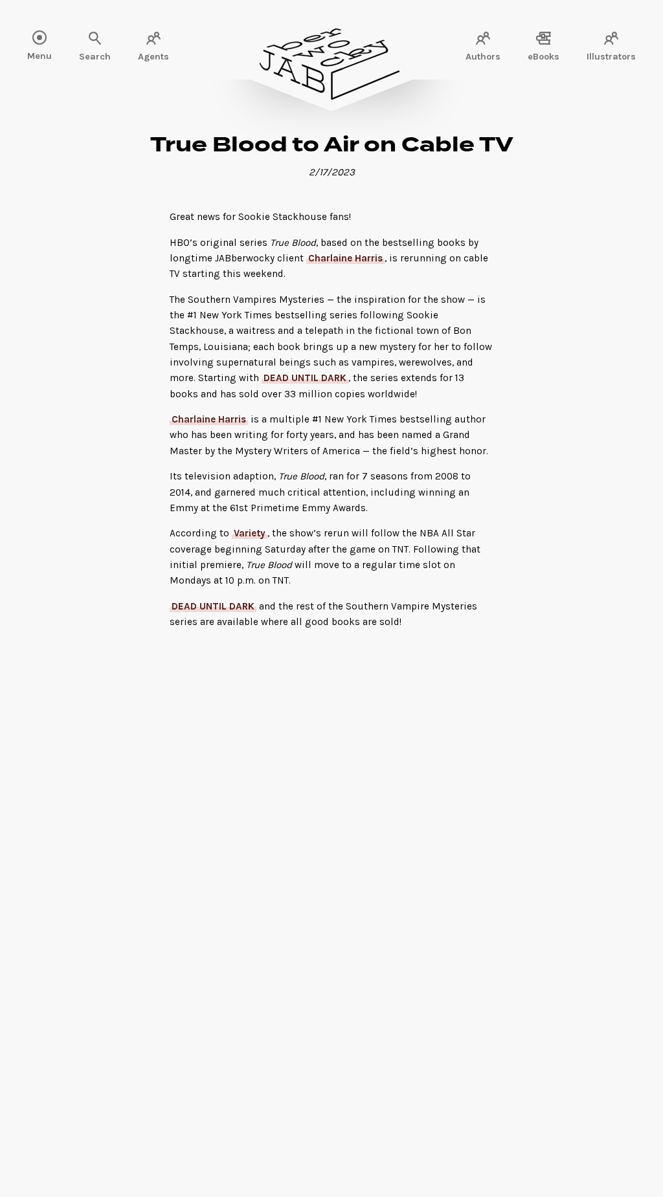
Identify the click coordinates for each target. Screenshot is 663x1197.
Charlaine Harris (345, 258)
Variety (249, 533)
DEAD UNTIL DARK (305, 378)
